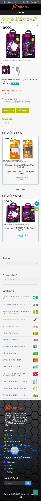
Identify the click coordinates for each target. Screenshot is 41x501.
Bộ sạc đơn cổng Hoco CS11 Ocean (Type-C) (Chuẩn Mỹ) (20, 166)
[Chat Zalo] (36, 205)
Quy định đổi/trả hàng (14, 448)
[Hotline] (36, 210)
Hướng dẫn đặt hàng (13, 442)
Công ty (9, 435)
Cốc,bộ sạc (10, 18)
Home (3, 18)
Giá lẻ (4, 94)
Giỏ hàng (10, 472)
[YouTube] (21, 497)
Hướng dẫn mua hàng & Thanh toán (18, 445)
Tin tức (9, 465)
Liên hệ (9, 438)
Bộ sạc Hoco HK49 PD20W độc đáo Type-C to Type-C (20, 229)
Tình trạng (6, 84)
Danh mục (10, 469)
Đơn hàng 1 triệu (8, 90)
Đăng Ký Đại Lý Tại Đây (9, 2)
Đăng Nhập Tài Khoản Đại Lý (30, 2)
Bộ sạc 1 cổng (21, 18)
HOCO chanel (11, 462)
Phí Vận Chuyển (12, 452)
